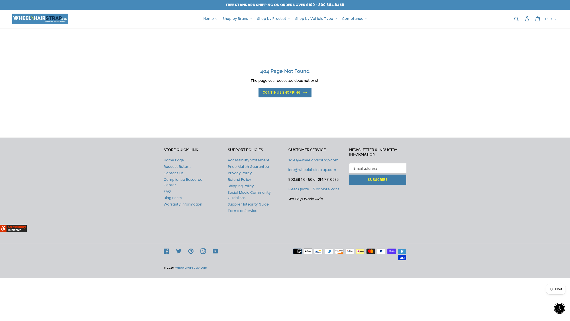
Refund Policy (239, 179)
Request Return (177, 166)
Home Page (174, 160)
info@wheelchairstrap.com (312, 169)
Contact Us (173, 173)
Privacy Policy (240, 173)
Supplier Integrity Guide (248, 204)
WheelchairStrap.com (191, 267)
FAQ (167, 191)
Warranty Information (183, 204)
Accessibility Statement (248, 160)
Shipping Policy (241, 186)
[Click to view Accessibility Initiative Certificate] (13, 230)
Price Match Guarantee (248, 166)
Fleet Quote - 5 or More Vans (313, 189)
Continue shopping (282, 92)
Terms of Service (242, 210)
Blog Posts (173, 197)
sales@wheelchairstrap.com (313, 160)
